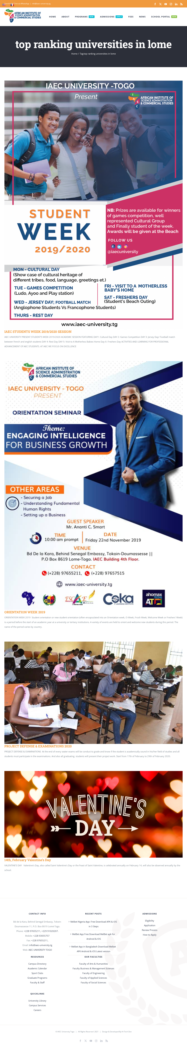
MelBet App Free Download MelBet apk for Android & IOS (93, 936)
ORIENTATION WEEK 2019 (89, 485)
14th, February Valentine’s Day (89, 814)
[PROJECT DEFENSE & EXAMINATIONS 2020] (93, 693)
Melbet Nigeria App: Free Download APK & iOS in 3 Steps (93, 924)
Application (149, 925)
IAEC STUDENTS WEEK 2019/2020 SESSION (89, 205)
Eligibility (149, 920)
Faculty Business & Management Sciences (93, 968)
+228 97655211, (39, 940)
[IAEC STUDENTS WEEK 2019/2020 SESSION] (93, 204)
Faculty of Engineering (93, 973)
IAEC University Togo (65, 1031)
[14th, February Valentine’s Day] (93, 814)
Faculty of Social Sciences (93, 982)
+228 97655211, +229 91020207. (41, 931)
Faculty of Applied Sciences (93, 977)
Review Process (149, 930)
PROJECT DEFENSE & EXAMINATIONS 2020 (89, 693)
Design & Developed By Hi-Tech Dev (117, 1031)
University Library (37, 1000)
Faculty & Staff (37, 982)
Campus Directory (37, 963)
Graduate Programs (37, 977)
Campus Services (37, 1005)
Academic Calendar (37, 968)
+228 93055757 (41, 935)
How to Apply (149, 934)
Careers (37, 1010)
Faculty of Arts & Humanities (93, 963)
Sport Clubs (37, 973)
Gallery (98, 205)
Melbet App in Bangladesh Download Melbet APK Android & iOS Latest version (93, 949)
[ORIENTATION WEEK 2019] (93, 485)
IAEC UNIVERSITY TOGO (40, 949)
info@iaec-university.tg (41, 3)
